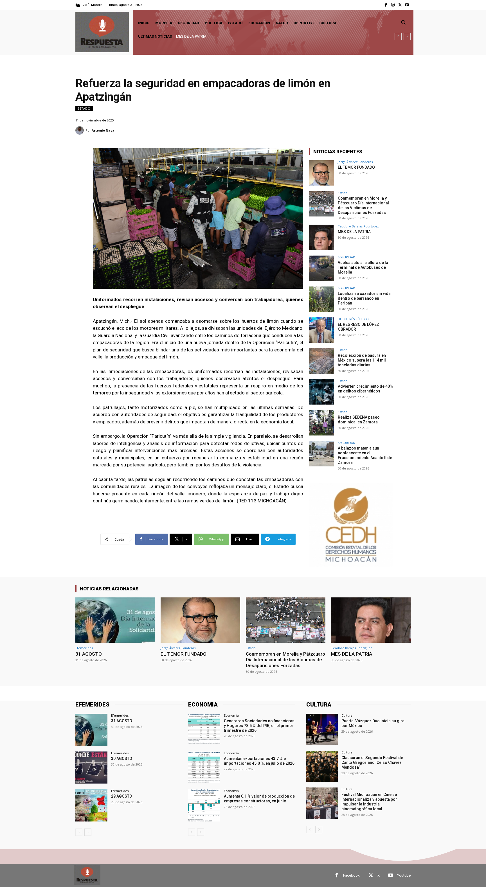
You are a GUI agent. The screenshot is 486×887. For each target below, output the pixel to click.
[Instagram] (392, 4)
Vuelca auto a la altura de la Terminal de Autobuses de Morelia (363, 267)
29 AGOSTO (121, 796)
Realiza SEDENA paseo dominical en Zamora (359, 419)
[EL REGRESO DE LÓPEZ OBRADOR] (321, 330)
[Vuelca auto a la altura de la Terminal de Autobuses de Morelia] (321, 268)
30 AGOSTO (121, 758)
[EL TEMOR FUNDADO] (321, 173)
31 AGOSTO (88, 654)
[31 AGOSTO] (115, 620)
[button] (403, 22)
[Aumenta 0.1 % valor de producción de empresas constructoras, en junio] (204, 805)
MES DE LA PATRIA (191, 36)
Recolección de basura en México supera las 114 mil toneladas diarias (362, 360)
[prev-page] (78, 832)
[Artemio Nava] (80, 130)
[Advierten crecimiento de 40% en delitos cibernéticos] (321, 392)
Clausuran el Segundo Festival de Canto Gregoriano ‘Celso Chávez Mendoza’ (372, 762)
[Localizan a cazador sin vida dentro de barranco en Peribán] (321, 299)
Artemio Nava (103, 130)
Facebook (351, 875)
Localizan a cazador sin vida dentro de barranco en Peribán (364, 298)
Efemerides (84, 647)
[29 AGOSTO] (91, 805)
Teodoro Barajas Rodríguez (358, 226)
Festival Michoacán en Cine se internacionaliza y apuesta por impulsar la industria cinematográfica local (369, 801)
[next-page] (87, 832)
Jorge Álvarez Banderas (355, 161)
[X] (400, 4)
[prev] (398, 36)
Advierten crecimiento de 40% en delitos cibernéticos (365, 388)
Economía (231, 715)
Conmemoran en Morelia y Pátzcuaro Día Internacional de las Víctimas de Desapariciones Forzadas (363, 205)
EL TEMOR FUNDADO (356, 167)
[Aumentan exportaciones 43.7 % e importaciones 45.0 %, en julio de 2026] (204, 767)
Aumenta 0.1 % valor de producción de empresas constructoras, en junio (259, 798)
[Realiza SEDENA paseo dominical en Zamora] (321, 422)
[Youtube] (407, 4)
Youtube (404, 875)
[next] (407, 36)
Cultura (346, 715)
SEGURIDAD (346, 257)
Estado (84, 108)
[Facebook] (385, 4)
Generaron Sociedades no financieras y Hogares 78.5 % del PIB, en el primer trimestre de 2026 (259, 726)
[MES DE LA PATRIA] (321, 237)
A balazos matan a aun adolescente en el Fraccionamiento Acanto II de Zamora (365, 455)
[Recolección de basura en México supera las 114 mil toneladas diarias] (321, 361)
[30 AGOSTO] (91, 767)
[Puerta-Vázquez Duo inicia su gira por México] (322, 729)
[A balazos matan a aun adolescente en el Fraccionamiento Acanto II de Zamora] (321, 453)
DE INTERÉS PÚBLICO (353, 319)
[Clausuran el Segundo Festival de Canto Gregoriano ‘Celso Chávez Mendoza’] (322, 766)
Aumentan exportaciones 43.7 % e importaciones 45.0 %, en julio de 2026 (259, 761)
